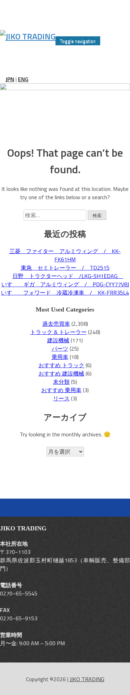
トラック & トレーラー (58, 332)
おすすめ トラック (61, 365)
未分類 (61, 382)
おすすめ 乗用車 (61, 390)
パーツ (60, 348)
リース (61, 398)
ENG (23, 79)
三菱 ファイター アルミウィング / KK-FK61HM (65, 255)
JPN (10, 79)
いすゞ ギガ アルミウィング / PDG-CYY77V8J (65, 284)
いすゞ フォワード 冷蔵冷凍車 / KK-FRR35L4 (65, 292)
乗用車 (60, 357)
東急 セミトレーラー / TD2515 (65, 267)
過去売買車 (56, 323)
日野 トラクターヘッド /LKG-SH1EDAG (67, 276)
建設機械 (58, 340)
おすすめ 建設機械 (61, 373)
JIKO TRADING (87, 679)
